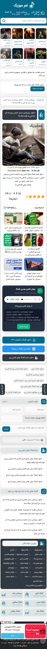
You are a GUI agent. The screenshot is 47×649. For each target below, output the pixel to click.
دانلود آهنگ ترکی (38, 12)
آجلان (12, 550)
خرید (12, 635)
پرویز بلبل (11, 567)
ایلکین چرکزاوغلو (8, 563)
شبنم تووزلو (38, 550)
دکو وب (23, 642)
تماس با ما (16, 14)
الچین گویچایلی (9, 558)
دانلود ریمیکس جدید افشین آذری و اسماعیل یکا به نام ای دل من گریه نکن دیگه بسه (24, 501)
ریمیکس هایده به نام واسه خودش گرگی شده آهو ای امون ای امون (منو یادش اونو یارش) (24, 511)
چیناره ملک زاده (37, 576)
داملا (26, 576)
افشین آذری (24, 558)
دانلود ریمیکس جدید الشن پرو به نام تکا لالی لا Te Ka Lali (20, 114)
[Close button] (45, 622)
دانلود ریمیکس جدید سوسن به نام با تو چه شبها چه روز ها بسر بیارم (24, 531)
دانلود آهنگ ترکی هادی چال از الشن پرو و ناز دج (25, 481)
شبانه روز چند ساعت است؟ (35, 419)
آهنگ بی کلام (39, 14)
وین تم (3, 642)
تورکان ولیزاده (9, 572)
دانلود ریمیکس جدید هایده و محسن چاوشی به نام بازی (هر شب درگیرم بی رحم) (25, 521)
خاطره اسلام (10, 576)
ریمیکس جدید (21, 12)
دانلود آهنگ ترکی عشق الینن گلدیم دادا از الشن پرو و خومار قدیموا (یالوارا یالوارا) (24, 460)
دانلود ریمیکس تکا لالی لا (35, 374)
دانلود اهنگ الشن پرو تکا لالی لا (16, 368)
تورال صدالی (24, 572)
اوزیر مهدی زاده (37, 563)
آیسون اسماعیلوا (22, 554)
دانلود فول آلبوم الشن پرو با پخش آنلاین (29, 380)
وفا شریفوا (24, 550)
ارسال (6, 428)
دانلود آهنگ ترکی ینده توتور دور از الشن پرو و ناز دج (24, 475)
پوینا (14, 645)
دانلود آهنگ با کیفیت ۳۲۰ (21, 340)
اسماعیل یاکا (38, 558)
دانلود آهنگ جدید (33, 167)
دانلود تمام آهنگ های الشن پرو (21, 357)
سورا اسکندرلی (37, 581)
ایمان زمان (38, 567)
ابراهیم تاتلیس (9, 554)
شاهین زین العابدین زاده (34, 585)
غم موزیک (24, 5)
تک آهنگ (8, 12)
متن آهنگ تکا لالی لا (13, 392)
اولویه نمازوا (24, 563)
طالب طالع (38, 554)
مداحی (27, 14)
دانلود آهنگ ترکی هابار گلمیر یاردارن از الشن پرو (25, 468)
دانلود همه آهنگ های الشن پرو (32, 386)
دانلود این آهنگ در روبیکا (21, 349)
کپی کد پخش (23, 326)
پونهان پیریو (38, 572)
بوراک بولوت (24, 567)
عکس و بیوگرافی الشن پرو (34, 392)
